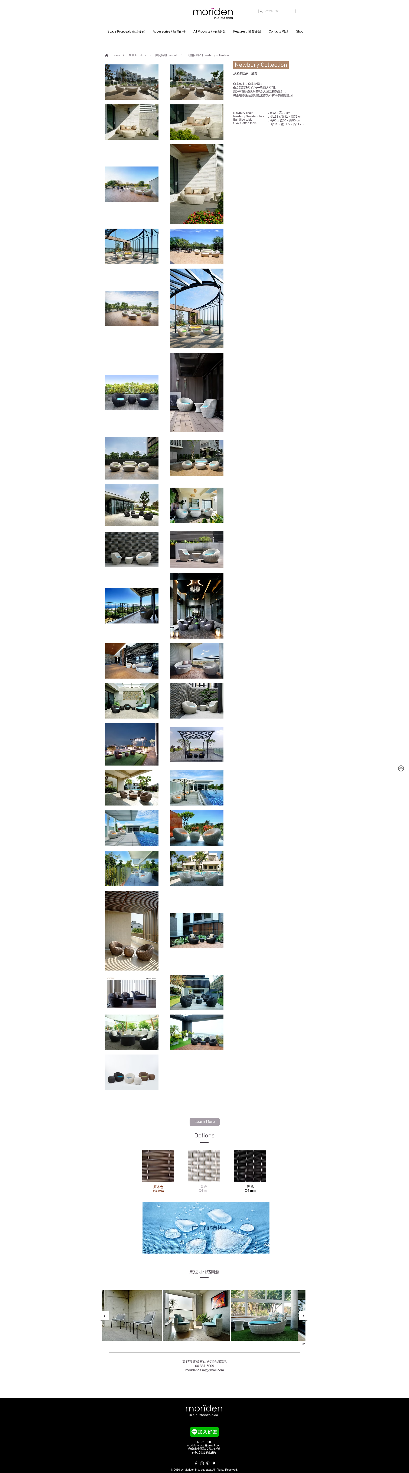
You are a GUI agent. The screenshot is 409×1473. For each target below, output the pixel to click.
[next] (303, 1315)
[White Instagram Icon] (201, 1463)
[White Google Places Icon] (213, 1463)
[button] (123, 55)
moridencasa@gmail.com (204, 1370)
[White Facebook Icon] (196, 1463)
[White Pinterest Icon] (207, 1463)
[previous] (104, 1315)
